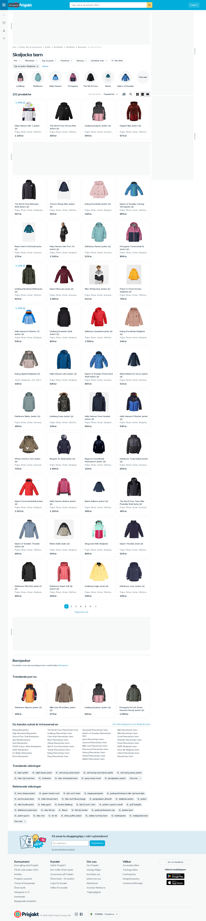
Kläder (48, 47)
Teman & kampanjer (24, 883)
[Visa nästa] (96, 606)
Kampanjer (19, 896)
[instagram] (76, 914)
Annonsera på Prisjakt (61, 874)
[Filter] (4, 38)
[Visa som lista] (142, 94)
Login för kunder (58, 883)
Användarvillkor (131, 865)
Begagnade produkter (25, 901)
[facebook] (81, 914)
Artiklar (18, 874)
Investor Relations (96, 887)
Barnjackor (82, 47)
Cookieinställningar (133, 883)
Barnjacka (63, 665)
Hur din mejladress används (63, 849)
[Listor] (4, 23)
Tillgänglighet (94, 892)
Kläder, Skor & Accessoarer (30, 47)
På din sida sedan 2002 (26, 869)
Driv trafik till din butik (61, 869)
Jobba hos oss (94, 878)
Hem (14, 47)
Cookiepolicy (129, 874)
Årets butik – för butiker (62, 878)
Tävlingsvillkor (130, 869)
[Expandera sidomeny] (4, 15)
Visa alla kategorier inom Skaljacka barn (131, 724)
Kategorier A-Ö (22, 892)
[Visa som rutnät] (137, 94)
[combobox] (108, 5)
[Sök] (149, 5)
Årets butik (20, 887)
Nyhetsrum (92, 883)
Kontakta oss (93, 874)
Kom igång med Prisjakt (26, 865)
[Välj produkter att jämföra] (124, 94)
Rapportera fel (81, 612)
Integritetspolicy (131, 878)
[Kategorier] (4, 5)
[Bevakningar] (4, 31)
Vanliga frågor (94, 869)
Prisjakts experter (23, 878)
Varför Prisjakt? (58, 865)
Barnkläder (58, 47)
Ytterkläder (70, 47)
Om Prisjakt (93, 865)
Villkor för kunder (59, 887)
